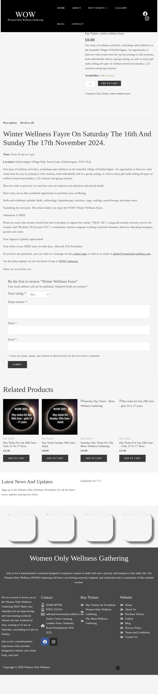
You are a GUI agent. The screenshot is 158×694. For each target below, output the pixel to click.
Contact (78, 24)
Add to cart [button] (16, 458)
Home (61, 8)
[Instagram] (147, 18)
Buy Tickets (96, 8)
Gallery (121, 8)
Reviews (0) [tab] (27, 122)
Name (12, 323)
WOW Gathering (68, 261)
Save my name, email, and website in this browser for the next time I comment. (55, 355)
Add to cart (109, 83)
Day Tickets (91, 33)
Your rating (17, 293)
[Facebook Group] (145, 13)
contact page (80, 253)
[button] (106, 8)
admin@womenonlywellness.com (132, 253)
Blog (60, 24)
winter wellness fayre (112, 33)
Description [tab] (10, 122)
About (76, 8)
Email (12, 339)
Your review (17, 302)
